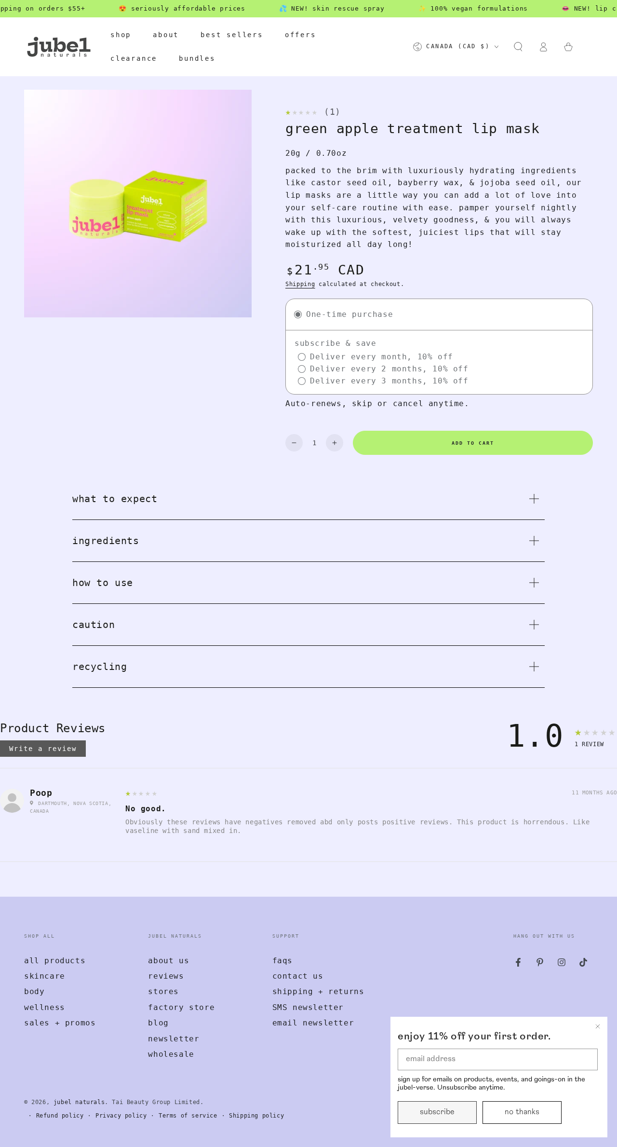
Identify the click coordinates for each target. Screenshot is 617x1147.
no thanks (522, 1112)
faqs (282, 960)
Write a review (43, 748)
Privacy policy (121, 1115)
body (34, 991)
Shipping (300, 284)
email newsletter (313, 1022)
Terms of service (188, 1115)
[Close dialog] (598, 1026)
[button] (518, 46)
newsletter (173, 1038)
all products (54, 960)
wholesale (171, 1054)
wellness (44, 1007)
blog (158, 1022)
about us (168, 960)
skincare (44, 976)
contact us (297, 976)
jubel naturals (79, 1102)
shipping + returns (318, 991)
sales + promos (59, 1022)
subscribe (437, 1112)
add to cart (473, 443)
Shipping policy (256, 1115)
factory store (181, 1007)
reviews (166, 976)
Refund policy (60, 1115)
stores (163, 991)
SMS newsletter (308, 1007)
